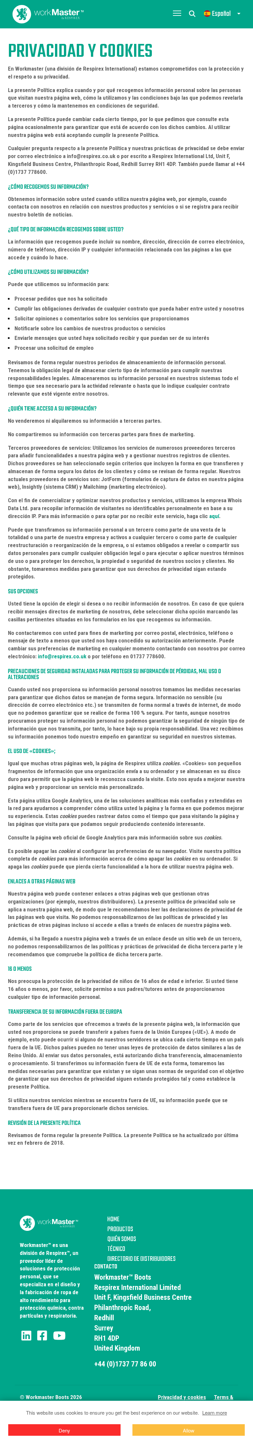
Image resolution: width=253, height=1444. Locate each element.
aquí (214, 516)
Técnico (116, 1249)
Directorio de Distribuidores (141, 1259)
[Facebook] (42, 1335)
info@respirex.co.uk (62, 656)
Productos (120, 1229)
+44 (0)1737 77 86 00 (125, 1364)
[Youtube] (59, 1335)
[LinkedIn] (26, 1335)
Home (113, 1220)
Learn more (214, 1412)
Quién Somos (121, 1239)
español (221, 13)
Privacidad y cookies (182, 1397)
